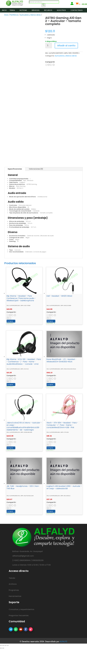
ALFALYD (63, 641)
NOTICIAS (23, 10)
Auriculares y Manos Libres (30, 15)
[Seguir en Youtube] (21, 629)
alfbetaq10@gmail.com (23, 556)
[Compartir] (5, 645)
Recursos (48, 10)
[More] (53, 65)
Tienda (12, 10)
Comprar (11, 321)
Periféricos (14, 15)
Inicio (4, 10)
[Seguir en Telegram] (11, 629)
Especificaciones (15, 169)
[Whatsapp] (48, 65)
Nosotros (61, 10)
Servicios (35, 10)
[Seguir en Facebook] (26, 629)
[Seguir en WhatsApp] (16, 629)
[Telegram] (51, 65)
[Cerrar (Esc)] (8, 645)
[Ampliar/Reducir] (1, 645)
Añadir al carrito (66, 45)
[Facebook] (46, 65)
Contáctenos (77, 10)
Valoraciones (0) (36, 169)
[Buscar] (43, 5)
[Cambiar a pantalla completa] (3, 645)
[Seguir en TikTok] (31, 629)
